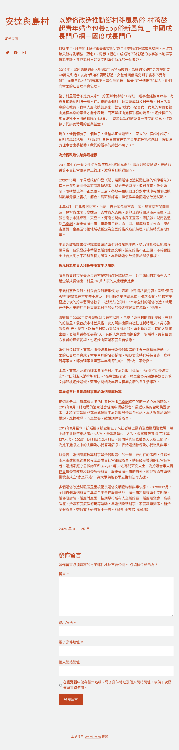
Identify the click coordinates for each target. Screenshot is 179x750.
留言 (64, 574)
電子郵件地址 (71, 642)
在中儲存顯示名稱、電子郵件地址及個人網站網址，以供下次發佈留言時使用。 (117, 685)
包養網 (67, 224)
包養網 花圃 (157, 434)
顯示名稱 (67, 622)
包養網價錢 (129, 75)
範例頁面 (11, 38)
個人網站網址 (69, 662)
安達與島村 (27, 21)
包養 (62, 472)
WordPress (93, 737)
